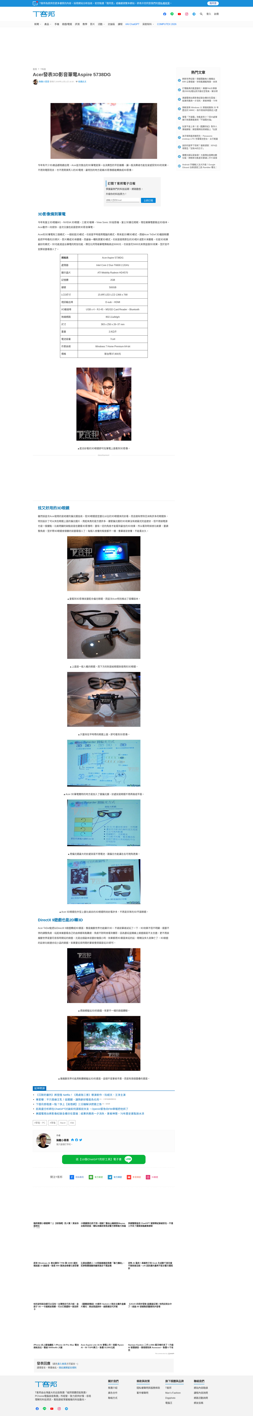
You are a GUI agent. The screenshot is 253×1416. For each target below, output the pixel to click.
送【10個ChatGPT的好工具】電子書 (99, 1159)
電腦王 (168, 1403)
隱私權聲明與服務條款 (148, 1388)
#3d (72, 1123)
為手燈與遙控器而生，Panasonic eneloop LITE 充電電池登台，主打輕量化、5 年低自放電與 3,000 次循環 (200, 139)
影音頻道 (137, 1177)
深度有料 (147, 24)
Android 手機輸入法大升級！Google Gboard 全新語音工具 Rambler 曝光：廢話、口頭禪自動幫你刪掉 (199, 167)
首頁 (35, 69)
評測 (77, 24)
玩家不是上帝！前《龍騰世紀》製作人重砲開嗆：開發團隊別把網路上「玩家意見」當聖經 (199, 129)
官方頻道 (118, 1177)
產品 (46, 24)
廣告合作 (112, 1393)
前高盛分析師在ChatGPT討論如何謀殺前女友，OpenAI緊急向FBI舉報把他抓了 (82, 1108)
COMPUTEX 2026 (166, 24)
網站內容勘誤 (201, 1388)
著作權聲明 (142, 1393)
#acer (63, 1123)
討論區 (111, 24)
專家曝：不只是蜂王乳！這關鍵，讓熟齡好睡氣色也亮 (67, 1099)
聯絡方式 (112, 1398)
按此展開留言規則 (67, 1367)
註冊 (216, 14)
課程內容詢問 (201, 1393)
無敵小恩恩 (44, 82)
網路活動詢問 (201, 1398)
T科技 (43, 69)
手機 (56, 24)
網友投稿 (198, 1403)
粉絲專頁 (80, 1177)
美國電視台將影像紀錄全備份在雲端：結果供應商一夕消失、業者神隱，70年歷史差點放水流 (90, 1113)
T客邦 (168, 1388)
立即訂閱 (148, 200)
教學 (85, 24)
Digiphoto (170, 1398)
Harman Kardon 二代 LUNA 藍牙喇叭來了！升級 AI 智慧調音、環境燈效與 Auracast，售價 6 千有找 (150, 1347)
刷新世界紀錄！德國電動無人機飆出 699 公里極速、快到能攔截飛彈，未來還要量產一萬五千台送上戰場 (199, 82)
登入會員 (62, 1364)
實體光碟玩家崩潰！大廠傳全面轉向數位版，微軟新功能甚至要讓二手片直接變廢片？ (199, 158)
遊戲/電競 (67, 24)
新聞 (36, 24)
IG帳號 (155, 1177)
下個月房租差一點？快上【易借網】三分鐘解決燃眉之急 (69, 1104)
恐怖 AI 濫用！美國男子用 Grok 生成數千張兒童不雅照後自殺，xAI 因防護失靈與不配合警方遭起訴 (150, 1265)
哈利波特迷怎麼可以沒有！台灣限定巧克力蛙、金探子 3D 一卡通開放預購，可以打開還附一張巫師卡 (56, 1306)
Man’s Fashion (173, 1393)
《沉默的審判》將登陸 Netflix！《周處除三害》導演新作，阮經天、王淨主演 (81, 1094)
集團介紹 (112, 1388)
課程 (120, 24)
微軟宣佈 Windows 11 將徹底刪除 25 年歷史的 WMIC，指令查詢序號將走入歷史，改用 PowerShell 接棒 (200, 110)
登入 (208, 14)
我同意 (213, 3)
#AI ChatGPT (132, 24)
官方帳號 (99, 1177)
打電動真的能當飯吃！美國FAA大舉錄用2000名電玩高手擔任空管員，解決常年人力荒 (200, 91)
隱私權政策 (164, 3)
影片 (92, 24)
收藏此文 (82, 82)
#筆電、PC (39, 1123)
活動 (100, 24)
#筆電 (52, 1123)
